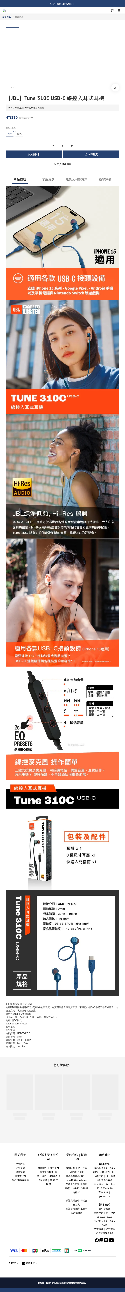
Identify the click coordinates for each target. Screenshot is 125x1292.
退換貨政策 (20, 1176)
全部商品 (6, 16)
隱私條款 (20, 1167)
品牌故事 (20, 1163)
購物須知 (20, 1172)
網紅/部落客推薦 (20, 1180)
